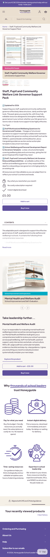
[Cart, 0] (45, 11)
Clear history (43, 515)
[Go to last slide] (22, 308)
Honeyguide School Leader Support (28, 552)
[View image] (5, 83)
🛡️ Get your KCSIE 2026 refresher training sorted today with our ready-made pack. (25, 3)
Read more (6, 247)
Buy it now (25, 208)
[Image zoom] (25, 56)
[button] (3, 11)
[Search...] (44, 19)
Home (4, 27)
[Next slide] (28, 308)
